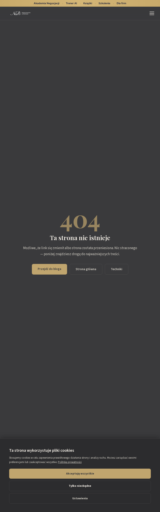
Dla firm (121, 3)
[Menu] (152, 13)
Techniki (116, 269)
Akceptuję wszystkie (80, 474)
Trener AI (71, 3)
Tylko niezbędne (80, 486)
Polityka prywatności (70, 462)
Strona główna (86, 269)
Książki (87, 3)
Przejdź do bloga (49, 269)
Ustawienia (80, 498)
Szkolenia (104, 3)
